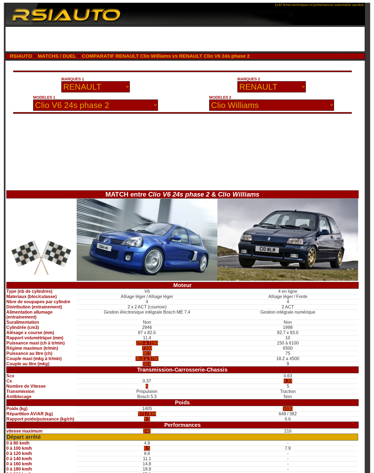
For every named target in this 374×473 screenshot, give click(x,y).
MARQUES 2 (248, 79)
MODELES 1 (44, 97)
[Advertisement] (185, 39)
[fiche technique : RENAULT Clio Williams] (287, 279)
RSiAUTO (20, 56)
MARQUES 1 (72, 79)
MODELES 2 (220, 97)
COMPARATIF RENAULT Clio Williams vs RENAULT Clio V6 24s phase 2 (166, 56)
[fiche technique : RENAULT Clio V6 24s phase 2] (147, 279)
